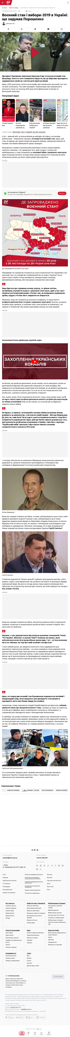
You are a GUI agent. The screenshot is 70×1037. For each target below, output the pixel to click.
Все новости (10, 903)
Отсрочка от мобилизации (56, 917)
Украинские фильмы (33, 935)
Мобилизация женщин (55, 913)
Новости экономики (13, 930)
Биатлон (29, 963)
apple (20, 1017)
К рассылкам (58, 976)
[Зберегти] (62, 29)
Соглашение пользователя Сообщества (32, 886)
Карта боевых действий (34, 908)
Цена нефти (9, 933)
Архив (48, 883)
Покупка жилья (10, 958)
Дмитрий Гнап (10, 23)
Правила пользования (9, 892)
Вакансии (49, 877)
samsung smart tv (41, 1017)
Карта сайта (50, 886)
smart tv (30, 1017)
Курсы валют (9, 935)
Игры (48, 889)
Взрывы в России (32, 920)
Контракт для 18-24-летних (56, 915)
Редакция (5, 877)
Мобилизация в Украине (56, 903)
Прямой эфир (10, 911)
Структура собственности (54, 880)
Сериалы (29, 942)
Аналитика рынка (11, 956)
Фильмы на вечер (32, 938)
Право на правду (14, 7)
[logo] (8, 2)
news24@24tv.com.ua (10, 858)
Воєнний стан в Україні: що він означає (29, 132)
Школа (50, 937)
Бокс (28, 956)
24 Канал (4, 7)
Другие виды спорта (33, 965)
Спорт (29, 953)
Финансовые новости (12, 938)
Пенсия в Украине (11, 947)
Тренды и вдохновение (13, 960)
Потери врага (31, 922)
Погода (8, 918)
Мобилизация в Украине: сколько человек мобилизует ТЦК (57, 922)
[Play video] (35, 52)
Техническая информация (32, 893)
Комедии (29, 940)
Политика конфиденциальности (34, 874)
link (37, 865)
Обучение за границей (55, 945)
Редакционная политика (9, 880)
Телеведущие (6, 886)
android (10, 1017)
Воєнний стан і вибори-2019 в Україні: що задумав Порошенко (38, 7)
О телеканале (6, 883)
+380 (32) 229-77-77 (15, 1007)
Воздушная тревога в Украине (36, 913)
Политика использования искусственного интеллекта (32, 878)
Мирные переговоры (33, 911)
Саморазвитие (52, 942)
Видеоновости (10, 913)
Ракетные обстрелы (33, 906)
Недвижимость (11, 953)
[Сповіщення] (68, 2)
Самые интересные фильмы (35, 933)
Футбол (29, 958)
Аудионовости (10, 915)
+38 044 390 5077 (42, 858)
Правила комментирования (32, 890)
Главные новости (11, 906)
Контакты (49, 874)
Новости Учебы (53, 930)
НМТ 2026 (51, 940)
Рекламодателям (7, 889)
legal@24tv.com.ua (26, 1009)
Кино (28, 930)
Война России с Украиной (36, 903)
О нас (4, 874)
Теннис (29, 960)
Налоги (8, 945)
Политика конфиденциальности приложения (34, 882)
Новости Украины (11, 908)
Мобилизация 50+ (53, 910)
